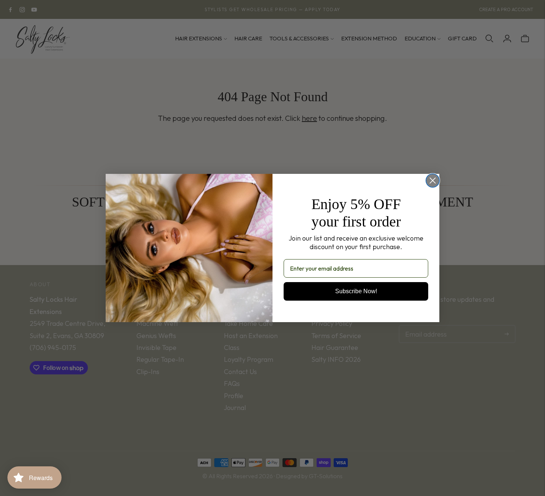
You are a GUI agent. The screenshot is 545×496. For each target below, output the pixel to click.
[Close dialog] (432, 180)
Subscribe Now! (356, 291)
